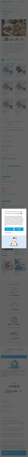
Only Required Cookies (18, 229)
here (5, 225)
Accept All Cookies (9, 229)
